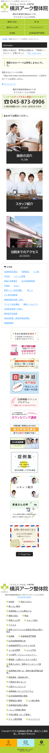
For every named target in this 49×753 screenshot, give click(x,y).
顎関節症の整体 (15, 700)
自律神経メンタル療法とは (20, 611)
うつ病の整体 (34, 700)
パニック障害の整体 (17, 710)
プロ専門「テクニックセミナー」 (23, 655)
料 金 (37, 22)
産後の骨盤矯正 (10, 281)
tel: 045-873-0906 (24, 597)
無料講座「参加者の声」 (19, 677)
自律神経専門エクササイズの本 (22, 645)
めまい (17, 286)
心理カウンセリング (17, 686)
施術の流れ (12, 22)
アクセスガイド (36, 27)
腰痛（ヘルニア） (31, 304)
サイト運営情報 (15, 719)
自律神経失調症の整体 (18, 705)
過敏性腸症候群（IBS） (14, 300)
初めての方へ (26, 602)
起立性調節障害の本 (17, 641)
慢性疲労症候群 (10, 313)
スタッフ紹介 (32, 620)
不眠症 (7, 286)
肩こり (30, 290)
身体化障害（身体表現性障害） (17, 318)
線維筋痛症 (9, 323)
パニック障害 (19, 276)
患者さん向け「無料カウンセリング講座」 (23, 665)
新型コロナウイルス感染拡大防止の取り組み (24, 631)
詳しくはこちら (34, 53)
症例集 (12, 33)
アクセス (12, 625)
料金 (26, 616)
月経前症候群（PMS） (13, 309)
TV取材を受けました (17, 682)
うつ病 (36, 272)
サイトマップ (10, 84)
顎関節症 (25, 272)
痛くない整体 (14, 606)
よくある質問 (14, 650)
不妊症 (7, 276)
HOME (11, 602)
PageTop (25, 554)
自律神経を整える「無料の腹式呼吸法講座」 (24, 672)
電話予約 (8, 744)
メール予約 (25, 744)
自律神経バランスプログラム (21, 691)
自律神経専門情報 (36, 33)
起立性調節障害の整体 (18, 696)
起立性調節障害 (28, 281)
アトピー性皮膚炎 (11, 304)
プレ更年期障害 (10, 295)
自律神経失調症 (10, 272)
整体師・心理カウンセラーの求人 (23, 659)
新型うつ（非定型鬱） (13, 290)
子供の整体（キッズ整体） (20, 714)
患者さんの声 (12, 27)
